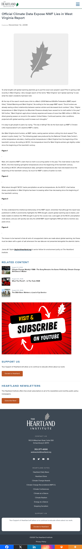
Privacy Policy (41, 542)
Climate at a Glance (41, 493)
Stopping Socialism (41, 506)
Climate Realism (41, 498)
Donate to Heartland (12, 373)
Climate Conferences (41, 489)
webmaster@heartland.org (41, 452)
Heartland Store (41, 476)
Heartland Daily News (41, 472)
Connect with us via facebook (34, 459)
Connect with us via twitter (39, 459)
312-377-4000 (41, 449)
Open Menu (77, 4)
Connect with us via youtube (43, 459)
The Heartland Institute (11, 4)
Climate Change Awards (41, 481)
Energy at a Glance (41, 502)
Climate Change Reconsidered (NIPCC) (41, 485)
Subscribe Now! (10, 401)
